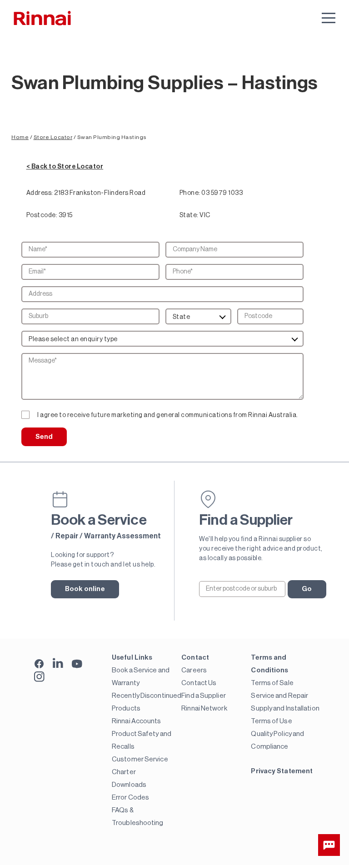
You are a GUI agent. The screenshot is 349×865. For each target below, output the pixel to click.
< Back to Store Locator (65, 167)
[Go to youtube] (77, 663)
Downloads (129, 784)
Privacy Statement (282, 771)
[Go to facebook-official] (39, 664)
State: (189, 215)
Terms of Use (271, 721)
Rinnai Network (204, 708)
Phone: (189, 193)
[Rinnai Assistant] (329, 845)
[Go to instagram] (39, 676)
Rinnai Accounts (136, 721)
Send (44, 436)
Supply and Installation (285, 708)
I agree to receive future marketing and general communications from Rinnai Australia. (167, 415)
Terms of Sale (272, 683)
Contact (195, 657)
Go (307, 589)
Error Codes (130, 797)
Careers (194, 670)
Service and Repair (279, 695)
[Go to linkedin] (58, 663)
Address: (39, 193)
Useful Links (132, 657)
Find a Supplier (203, 695)
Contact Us (198, 683)
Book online (85, 589)
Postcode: (42, 215)
